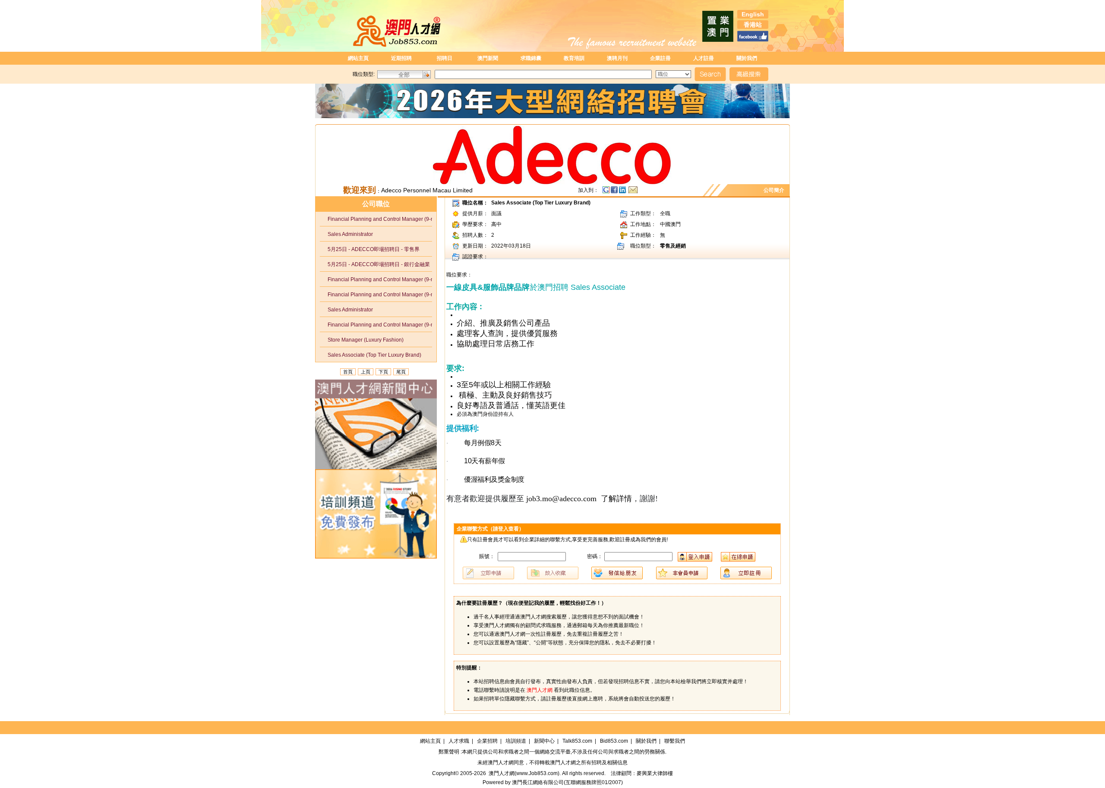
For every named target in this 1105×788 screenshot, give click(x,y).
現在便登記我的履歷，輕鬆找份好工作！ (554, 603)
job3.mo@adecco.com (561, 498)
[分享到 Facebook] (615, 192)
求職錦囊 (531, 58)
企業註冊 (660, 58)
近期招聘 (401, 58)
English (753, 14)
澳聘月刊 (617, 58)
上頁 (365, 371)
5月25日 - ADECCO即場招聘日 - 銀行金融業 (375, 264)
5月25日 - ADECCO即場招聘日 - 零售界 (370, 249)
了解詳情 (616, 498)
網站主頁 (358, 58)
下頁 (383, 371)
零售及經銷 (673, 246)
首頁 (348, 371)
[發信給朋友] (633, 192)
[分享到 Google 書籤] (606, 192)
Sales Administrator (346, 234)
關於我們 (746, 58)
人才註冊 (703, 58)
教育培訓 (574, 58)
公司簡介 (775, 190)
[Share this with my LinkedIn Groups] (623, 192)
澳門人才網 (501, 763)
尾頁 (401, 371)
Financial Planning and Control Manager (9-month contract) (380, 219)
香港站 (753, 24)
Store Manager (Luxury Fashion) (362, 340)
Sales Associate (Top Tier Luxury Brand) (370, 355)
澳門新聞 (487, 58)
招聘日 (444, 58)
